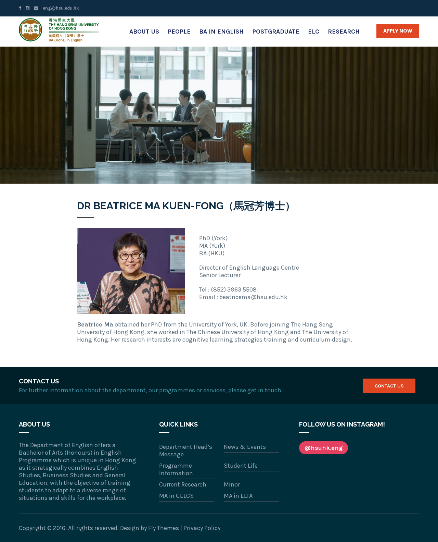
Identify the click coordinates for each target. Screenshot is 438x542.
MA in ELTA (238, 496)
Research (344, 31)
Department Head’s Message (185, 450)
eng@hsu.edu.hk (60, 8)
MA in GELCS (176, 496)
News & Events (245, 447)
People (179, 31)
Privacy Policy (201, 528)
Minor (232, 484)
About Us (144, 31)
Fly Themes (163, 528)
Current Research (182, 484)
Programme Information (176, 469)
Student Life (241, 465)
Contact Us (389, 386)
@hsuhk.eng (324, 448)
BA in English (221, 31)
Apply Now (397, 30)
